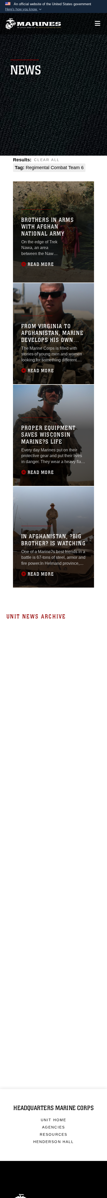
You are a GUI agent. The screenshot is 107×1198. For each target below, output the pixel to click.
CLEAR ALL (47, 160)
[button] (24, 9)
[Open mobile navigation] (97, 23)
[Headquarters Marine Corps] (33, 23)
